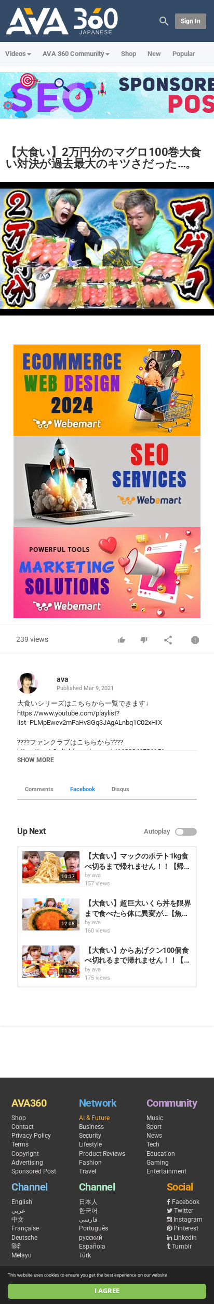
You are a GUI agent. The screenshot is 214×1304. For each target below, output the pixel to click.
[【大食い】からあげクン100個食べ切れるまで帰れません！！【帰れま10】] (50, 961)
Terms (20, 1144)
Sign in (190, 21)
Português (93, 1228)
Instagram (188, 1219)
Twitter (183, 1210)
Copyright (25, 1153)
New (154, 54)
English (21, 1202)
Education (160, 1153)
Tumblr (182, 1246)
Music (154, 1118)
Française (25, 1228)
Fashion (90, 1162)
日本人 (88, 1202)
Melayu (21, 1255)
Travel (87, 1171)
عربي (18, 1210)
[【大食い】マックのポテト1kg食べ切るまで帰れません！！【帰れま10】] (50, 867)
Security (90, 1135)
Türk (85, 1255)
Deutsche (24, 1237)
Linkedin (185, 1237)
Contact (22, 1126)
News (154, 1135)
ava (63, 679)
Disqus (120, 789)
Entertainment (166, 1171)
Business (91, 1126)
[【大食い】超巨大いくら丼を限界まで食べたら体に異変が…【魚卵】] (50, 914)
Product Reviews (102, 1153)
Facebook (82, 789)
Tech (152, 1144)
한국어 (88, 1210)
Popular (183, 54)
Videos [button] (15, 54)
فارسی (88, 1219)
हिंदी (16, 1246)
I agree (107, 1290)
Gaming (157, 1162)
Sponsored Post (33, 1171)
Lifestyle (90, 1144)
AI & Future (94, 1118)
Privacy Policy (31, 1135)
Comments (39, 789)
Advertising (27, 1162)
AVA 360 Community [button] (73, 54)
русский (90, 1237)
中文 (17, 1219)
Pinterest (185, 1228)
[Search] (164, 20)
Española (92, 1246)
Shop (128, 54)
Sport (154, 1126)
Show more (35, 760)
